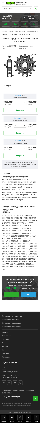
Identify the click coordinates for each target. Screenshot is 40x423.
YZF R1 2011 (23, 223)
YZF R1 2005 (21, 228)
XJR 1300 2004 (11, 249)
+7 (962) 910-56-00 (9, 363)
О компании (6, 336)
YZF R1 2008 (21, 226)
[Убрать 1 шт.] (16, 103)
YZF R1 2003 (11, 231)
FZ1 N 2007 (19, 256)
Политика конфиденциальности (20, 412)
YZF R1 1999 (21, 233)
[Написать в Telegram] (28, 294)
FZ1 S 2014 (10, 221)
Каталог (5, 332)
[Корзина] (36, 8)
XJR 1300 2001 (11, 246)
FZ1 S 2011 (19, 218)
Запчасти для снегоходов (11, 327)
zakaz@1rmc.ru (12, 372)
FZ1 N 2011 (28, 259)
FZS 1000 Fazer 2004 (14, 267)
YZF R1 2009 (11, 226)
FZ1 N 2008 (28, 256)
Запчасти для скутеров (10, 320)
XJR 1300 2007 (11, 251)
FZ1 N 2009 (10, 262)
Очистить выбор (31, 17)
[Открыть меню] (3, 3)
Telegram (9, 382)
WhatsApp (4, 367)
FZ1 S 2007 (15, 215)
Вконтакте (15, 382)
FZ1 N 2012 (19, 259)
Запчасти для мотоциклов (12, 316)
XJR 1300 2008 (23, 251)
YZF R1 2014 (29, 221)
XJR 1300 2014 (11, 244)
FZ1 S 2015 (19, 221)
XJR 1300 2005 (23, 249)
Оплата (4, 343)
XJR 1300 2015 (23, 244)
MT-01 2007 (28, 236)
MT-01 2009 (12, 239)
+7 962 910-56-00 (12, 288)
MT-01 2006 (19, 236)
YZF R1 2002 (21, 231)
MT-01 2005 (10, 236)
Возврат (5, 346)
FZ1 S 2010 (10, 218)
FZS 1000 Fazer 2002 (14, 264)
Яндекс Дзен (20, 382)
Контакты (5, 353)
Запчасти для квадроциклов (12, 323)
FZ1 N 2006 (10, 256)
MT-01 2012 (10, 241)
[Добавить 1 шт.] (24, 103)
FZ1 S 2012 (28, 218)
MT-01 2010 (21, 239)
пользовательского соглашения (20, 405)
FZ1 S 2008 (24, 215)
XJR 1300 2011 (23, 254)
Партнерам (6, 357)
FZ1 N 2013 (10, 259)
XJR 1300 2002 (23, 246)
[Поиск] (30, 8)
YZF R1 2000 (11, 233)
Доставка (5, 339)
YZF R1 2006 (11, 228)
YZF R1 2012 (13, 223)
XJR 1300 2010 (11, 254)
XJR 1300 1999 (21, 241)
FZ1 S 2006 (6, 215)
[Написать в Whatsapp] (11, 294)
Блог (3, 350)
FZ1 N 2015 (19, 262)
